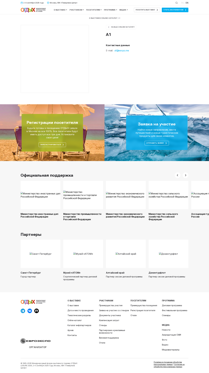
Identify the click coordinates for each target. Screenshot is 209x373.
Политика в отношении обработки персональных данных (168, 363)
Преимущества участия (110, 305)
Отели (102, 343)
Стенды (103, 325)
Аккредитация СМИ (171, 335)
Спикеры (166, 315)
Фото (164, 340)
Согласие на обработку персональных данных (169, 365)
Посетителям (93, 10)
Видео (165, 344)
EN (187, 3)
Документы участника (110, 315)
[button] (177, 175)
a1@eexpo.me (121, 50)
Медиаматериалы (170, 349)
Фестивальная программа (174, 310)
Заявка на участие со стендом (114, 310)
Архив (70, 330)
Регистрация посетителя (143, 310)
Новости (166, 330)
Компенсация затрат (109, 320)
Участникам (75, 10)
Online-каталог (109, 18)
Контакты (72, 335)
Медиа (122, 10)
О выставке (59, 10)
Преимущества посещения (144, 305)
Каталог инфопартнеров (79, 325)
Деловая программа (172, 305)
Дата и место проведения (80, 310)
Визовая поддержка (109, 338)
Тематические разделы (79, 315)
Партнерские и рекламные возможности (112, 331)
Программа (109, 10)
